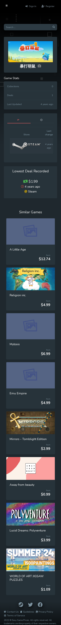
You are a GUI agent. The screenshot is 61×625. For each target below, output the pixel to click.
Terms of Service (16, 615)
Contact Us (13, 611)
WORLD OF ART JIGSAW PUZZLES (27, 578)
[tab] (19, 120)
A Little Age (18, 249)
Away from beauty (22, 485)
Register (49, 6)
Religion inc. (18, 295)
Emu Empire (18, 393)
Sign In (32, 6)
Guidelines (28, 611)
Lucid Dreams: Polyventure (28, 530)
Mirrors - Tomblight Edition (28, 439)
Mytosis (15, 344)
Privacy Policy (46, 611)
